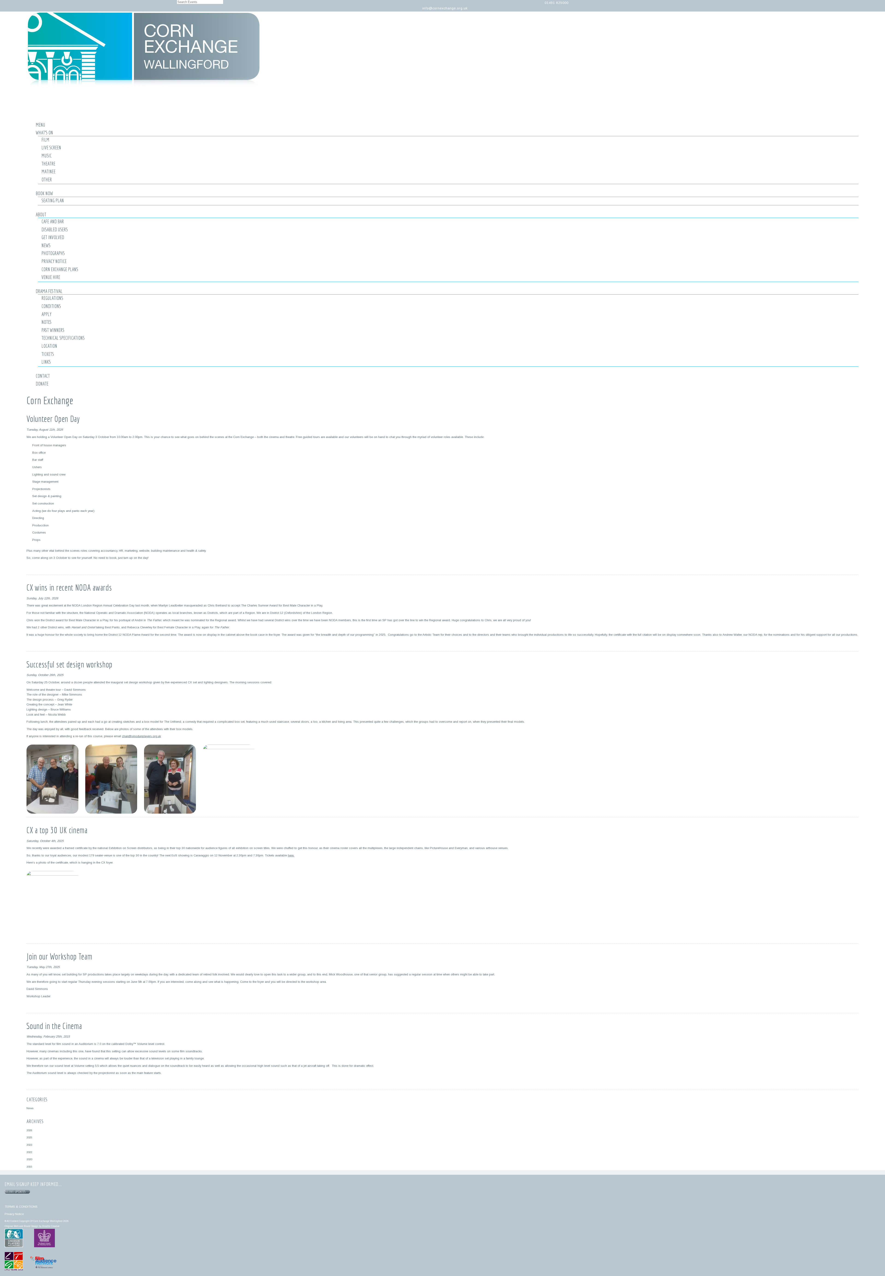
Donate (42, 383)
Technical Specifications (63, 338)
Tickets (47, 354)
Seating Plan (52, 200)
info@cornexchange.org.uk (445, 8)
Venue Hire (50, 277)
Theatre (48, 163)
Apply (46, 314)
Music (46, 155)
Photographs (53, 253)
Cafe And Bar (52, 221)
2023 (29, 1144)
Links (46, 362)
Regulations (52, 298)
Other (46, 179)
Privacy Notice (54, 261)
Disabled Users (54, 229)
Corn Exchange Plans (59, 269)
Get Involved (52, 237)
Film (45, 139)
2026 (29, 1130)
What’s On (44, 132)
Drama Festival (49, 291)
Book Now (44, 193)
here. (291, 855)
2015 (29, 1166)
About (41, 214)
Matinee (48, 171)
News (45, 245)
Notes (46, 322)
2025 (29, 1137)
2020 (29, 1159)
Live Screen (51, 147)
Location (49, 346)
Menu (40, 125)
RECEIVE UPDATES (16, 1192)
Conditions (51, 306)
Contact (43, 376)
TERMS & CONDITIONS (21, 1206)
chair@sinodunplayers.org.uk (141, 736)
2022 (29, 1152)
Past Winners (52, 330)
